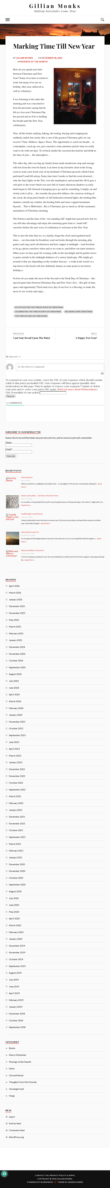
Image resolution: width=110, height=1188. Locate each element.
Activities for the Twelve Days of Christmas (39, 307)
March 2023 (15, 755)
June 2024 (14, 687)
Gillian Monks (55, 5)
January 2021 (15, 857)
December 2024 (17, 647)
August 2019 (15, 972)
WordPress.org (16, 1137)
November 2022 (17, 776)
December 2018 (17, 1013)
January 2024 (15, 714)
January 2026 (15, 599)
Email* (8, 449)
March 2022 (15, 796)
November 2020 (17, 871)
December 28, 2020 (52, 58)
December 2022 (17, 769)
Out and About (16, 1075)
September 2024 (17, 667)
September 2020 (17, 884)
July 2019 (14, 979)
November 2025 (17, 613)
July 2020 (14, 898)
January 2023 (15, 762)
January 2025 (15, 640)
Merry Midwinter (17, 1055)
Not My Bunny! (27, 477)
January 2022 (15, 810)
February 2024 (16, 708)
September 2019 (17, 966)
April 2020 (14, 918)
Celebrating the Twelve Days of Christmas (38, 311)
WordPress (47, 1182)
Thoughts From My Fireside (23, 1082)
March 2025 (15, 626)
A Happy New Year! (86, 337)
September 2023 (17, 735)
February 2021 (16, 850)
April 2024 (14, 694)
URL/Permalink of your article (22, 392)
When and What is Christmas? (32, 550)
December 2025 (17, 606)
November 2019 (17, 952)
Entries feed (15, 1123)
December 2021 (17, 816)
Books (12, 1048)
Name (8, 442)
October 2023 (16, 728)
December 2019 (17, 945)
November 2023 (17, 721)
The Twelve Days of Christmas (31, 316)
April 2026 (14, 586)
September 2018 (17, 1027)
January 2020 (15, 938)
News (12, 1068)
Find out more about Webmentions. (77, 389)
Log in (12, 1116)
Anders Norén (75, 1182)
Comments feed (16, 1130)
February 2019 (16, 1000)
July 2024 (14, 680)
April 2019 (14, 993)
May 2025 (14, 619)
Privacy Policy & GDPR (62, 1175)
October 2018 (16, 1020)
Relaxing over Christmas (78, 311)
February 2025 (16, 633)
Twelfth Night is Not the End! (32, 514)
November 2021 (17, 823)
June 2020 (14, 905)
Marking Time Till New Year (54, 46)
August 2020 (15, 891)
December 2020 (17, 864)
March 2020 (15, 925)
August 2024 (15, 674)
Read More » (26, 505)
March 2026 (15, 592)
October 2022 (16, 782)
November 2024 (17, 653)
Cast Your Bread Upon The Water (31, 337)
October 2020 (16, 877)
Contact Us (41, 1175)
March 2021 (15, 843)
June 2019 (14, 986)
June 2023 (14, 742)
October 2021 (16, 830)
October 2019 (16, 959)
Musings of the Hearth (34, 61)
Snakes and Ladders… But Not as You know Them (39, 496)
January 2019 (15, 1006)
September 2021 (17, 837)
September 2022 (17, 789)
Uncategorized (16, 1088)
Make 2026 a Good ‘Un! (30, 532)
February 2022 (16, 803)
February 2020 (16, 932)
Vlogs (12, 1095)
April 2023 (14, 748)
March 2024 (15, 701)
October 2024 (16, 660)
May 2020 (14, 911)
